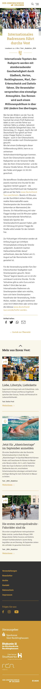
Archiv (5, 580)
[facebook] (6, 323)
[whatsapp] (17, 323)
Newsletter (7, 575)
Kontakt (5, 585)
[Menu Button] (37, 4)
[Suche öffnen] (32, 4)
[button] (37, 12)
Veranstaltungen (9, 571)
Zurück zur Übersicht (21, 332)
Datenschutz (8, 590)
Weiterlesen (7, 405)
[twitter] (11, 323)
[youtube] (16, 612)
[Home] (13, 4)
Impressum (7, 595)
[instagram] (9, 612)
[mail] (23, 323)
